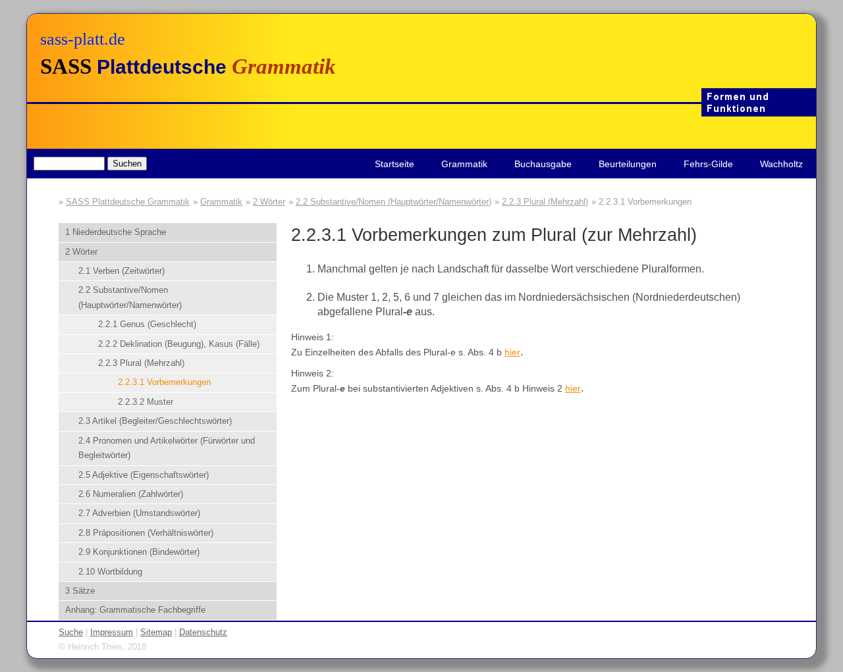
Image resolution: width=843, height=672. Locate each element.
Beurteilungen (628, 164)
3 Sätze (80, 591)
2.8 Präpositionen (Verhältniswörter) (145, 533)
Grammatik (464, 164)
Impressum (111, 632)
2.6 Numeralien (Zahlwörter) (130, 494)
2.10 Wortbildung (110, 572)
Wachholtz (781, 164)
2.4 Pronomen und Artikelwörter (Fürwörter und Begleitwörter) (166, 448)
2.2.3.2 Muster (145, 402)
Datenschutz (203, 632)
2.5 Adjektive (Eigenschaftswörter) (143, 475)
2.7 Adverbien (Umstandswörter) (139, 513)
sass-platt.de (82, 39)
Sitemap (156, 632)
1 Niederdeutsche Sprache (115, 232)
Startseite (394, 164)
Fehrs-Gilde (708, 164)
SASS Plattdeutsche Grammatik (128, 202)
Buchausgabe (543, 164)
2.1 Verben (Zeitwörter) (121, 271)
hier (512, 352)
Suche (71, 632)
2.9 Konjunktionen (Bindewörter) (139, 552)
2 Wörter (269, 202)
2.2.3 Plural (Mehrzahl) (545, 202)
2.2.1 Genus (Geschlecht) (147, 324)
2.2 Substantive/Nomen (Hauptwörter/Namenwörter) (393, 202)
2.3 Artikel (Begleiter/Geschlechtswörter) (155, 421)
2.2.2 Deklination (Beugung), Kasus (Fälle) (178, 344)
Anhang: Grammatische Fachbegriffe (135, 610)
